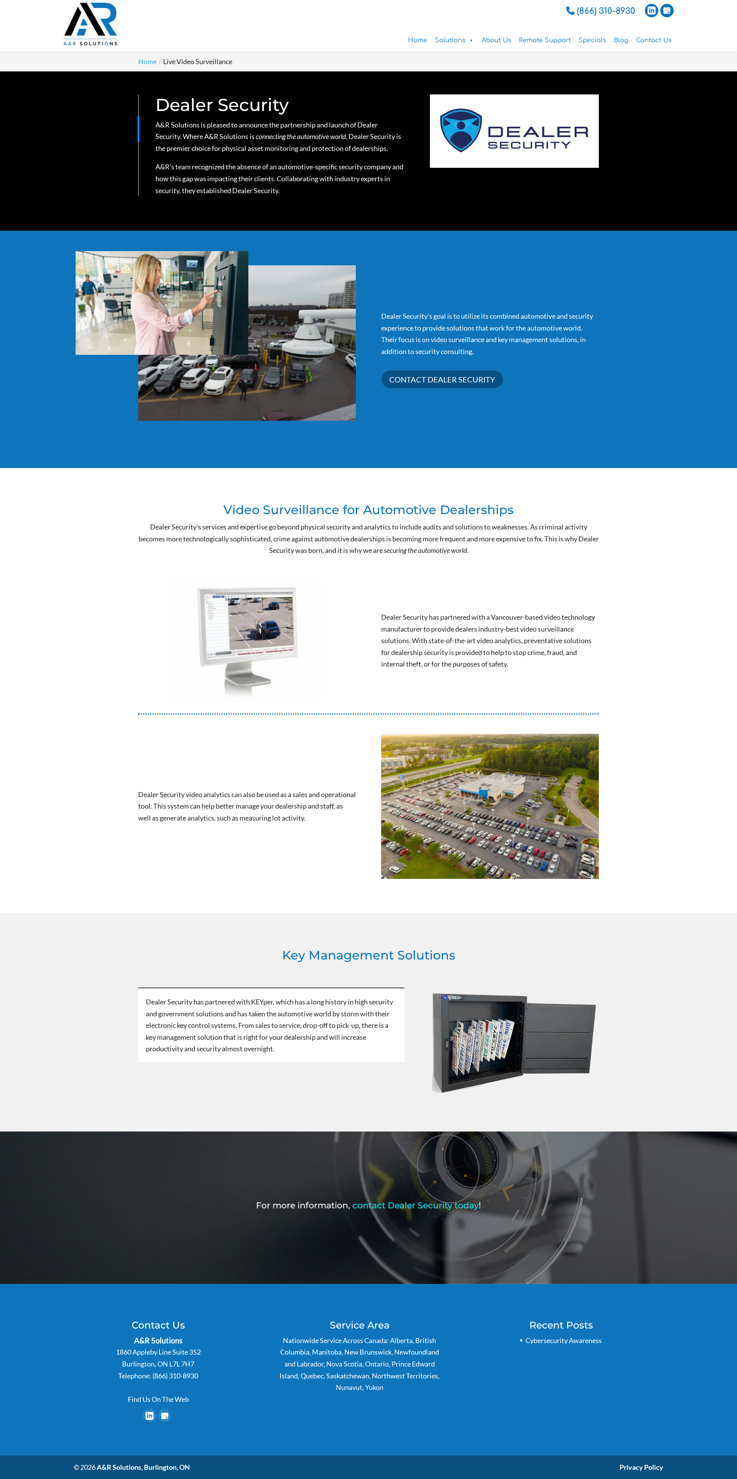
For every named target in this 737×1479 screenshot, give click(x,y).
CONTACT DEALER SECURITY (442, 379)
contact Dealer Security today (415, 1205)
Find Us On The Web (158, 1399)
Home (417, 40)
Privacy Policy (641, 1467)
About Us (496, 40)
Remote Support (545, 40)
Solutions (450, 40)
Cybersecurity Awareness (563, 1340)
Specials (592, 40)
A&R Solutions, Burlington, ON (143, 1467)
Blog (621, 40)
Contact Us (654, 40)
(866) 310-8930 (605, 11)
